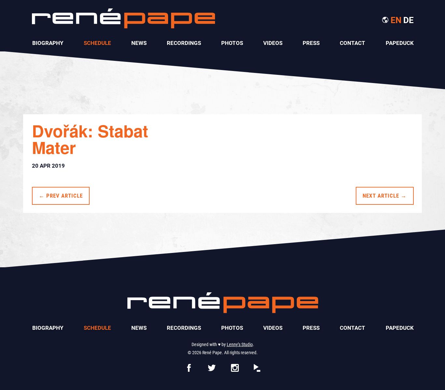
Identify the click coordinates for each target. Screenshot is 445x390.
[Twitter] (212, 369)
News (139, 43)
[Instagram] (235, 369)
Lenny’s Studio (240, 344)
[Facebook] (189, 369)
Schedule (97, 43)
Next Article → (385, 195)
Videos (272, 43)
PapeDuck (400, 43)
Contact (352, 43)
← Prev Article (61, 195)
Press (311, 43)
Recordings (184, 43)
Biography (48, 43)
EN (396, 20)
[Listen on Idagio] (257, 369)
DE (408, 20)
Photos (232, 43)
